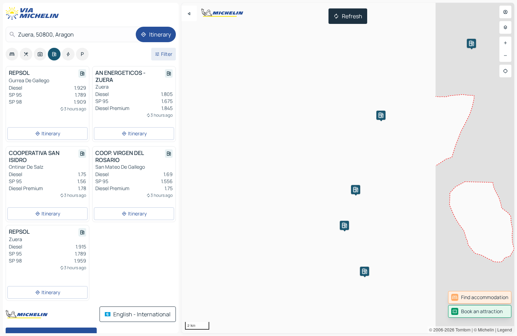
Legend (504, 329)
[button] (471, 43)
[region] (347, 168)
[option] (12, 54)
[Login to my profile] (505, 12)
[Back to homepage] (34, 13)
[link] (479, 297)
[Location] (505, 71)
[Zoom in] (505, 43)
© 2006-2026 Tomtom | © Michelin (461, 329)
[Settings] (505, 27)
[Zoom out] (505, 55)
